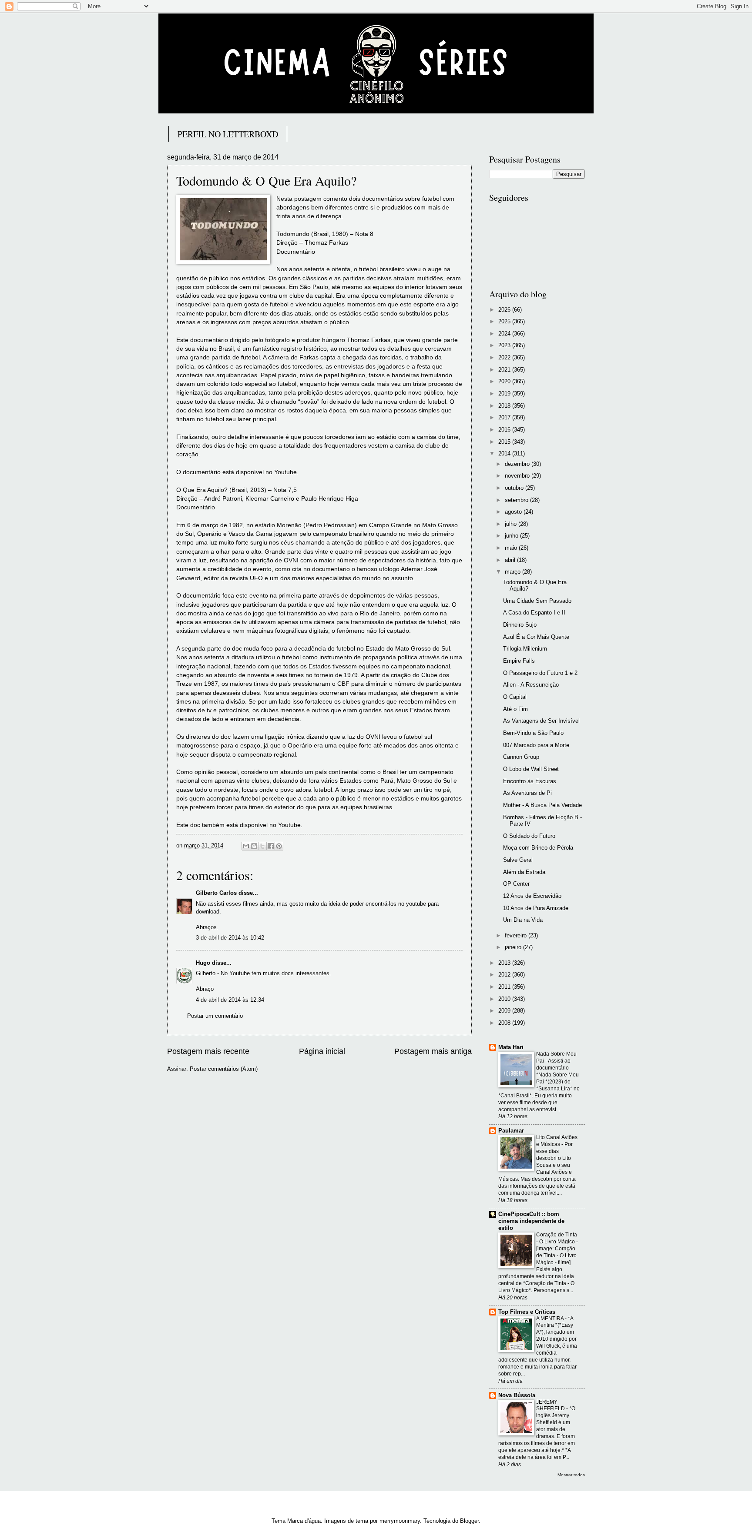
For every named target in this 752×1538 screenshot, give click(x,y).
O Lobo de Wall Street (531, 769)
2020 (505, 381)
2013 (505, 963)
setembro (517, 500)
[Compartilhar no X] (262, 846)
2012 (505, 974)
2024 (505, 333)
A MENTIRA (550, 1318)
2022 (505, 357)
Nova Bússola (516, 1395)
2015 (505, 441)
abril (511, 560)
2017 (505, 417)
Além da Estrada (524, 872)
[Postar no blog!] (254, 846)
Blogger (469, 1521)
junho (512, 535)
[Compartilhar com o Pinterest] (279, 846)
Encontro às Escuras (529, 781)
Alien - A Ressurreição (531, 684)
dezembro (518, 464)
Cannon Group (521, 757)
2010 (505, 999)
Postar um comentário (215, 1016)
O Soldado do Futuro (529, 836)
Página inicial (322, 1051)
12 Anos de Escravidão (532, 896)
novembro (518, 475)
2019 (505, 393)
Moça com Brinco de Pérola (538, 847)
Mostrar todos (571, 1474)
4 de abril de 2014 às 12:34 (230, 1000)
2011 (505, 986)
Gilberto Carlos (216, 893)
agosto (514, 511)
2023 (505, 345)
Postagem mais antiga (433, 1051)
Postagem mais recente (208, 1051)
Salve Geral (518, 860)
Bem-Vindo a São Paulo (533, 733)
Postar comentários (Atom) (224, 1069)
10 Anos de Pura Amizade (535, 908)
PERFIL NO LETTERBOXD (228, 134)
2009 (505, 1010)
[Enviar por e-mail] (246, 846)
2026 (505, 309)
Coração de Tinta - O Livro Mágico (556, 1238)
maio (512, 548)
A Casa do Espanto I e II (534, 612)
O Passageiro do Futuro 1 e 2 (540, 673)
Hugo (203, 963)
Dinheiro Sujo (520, 624)
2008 (505, 1023)
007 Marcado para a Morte (536, 745)
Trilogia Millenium (525, 648)
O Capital (515, 697)
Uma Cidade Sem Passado (537, 601)
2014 (505, 453)
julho (511, 524)
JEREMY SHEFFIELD (551, 1405)
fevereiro (516, 935)
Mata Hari (511, 1047)
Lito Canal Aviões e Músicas (556, 1140)
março (513, 571)
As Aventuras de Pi (527, 793)
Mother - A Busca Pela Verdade (542, 805)
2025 (505, 321)
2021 (505, 369)
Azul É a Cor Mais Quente (536, 637)
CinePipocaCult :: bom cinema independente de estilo (531, 1221)
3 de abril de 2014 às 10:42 (230, 937)
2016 (505, 429)
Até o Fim (515, 709)
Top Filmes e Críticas (526, 1312)
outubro (515, 488)
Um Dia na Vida (523, 920)
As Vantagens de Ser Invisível (541, 721)
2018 (505, 405)
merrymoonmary (399, 1521)
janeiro (514, 947)
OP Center (516, 883)
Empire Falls (519, 661)
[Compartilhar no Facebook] (270, 846)
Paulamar (511, 1130)
